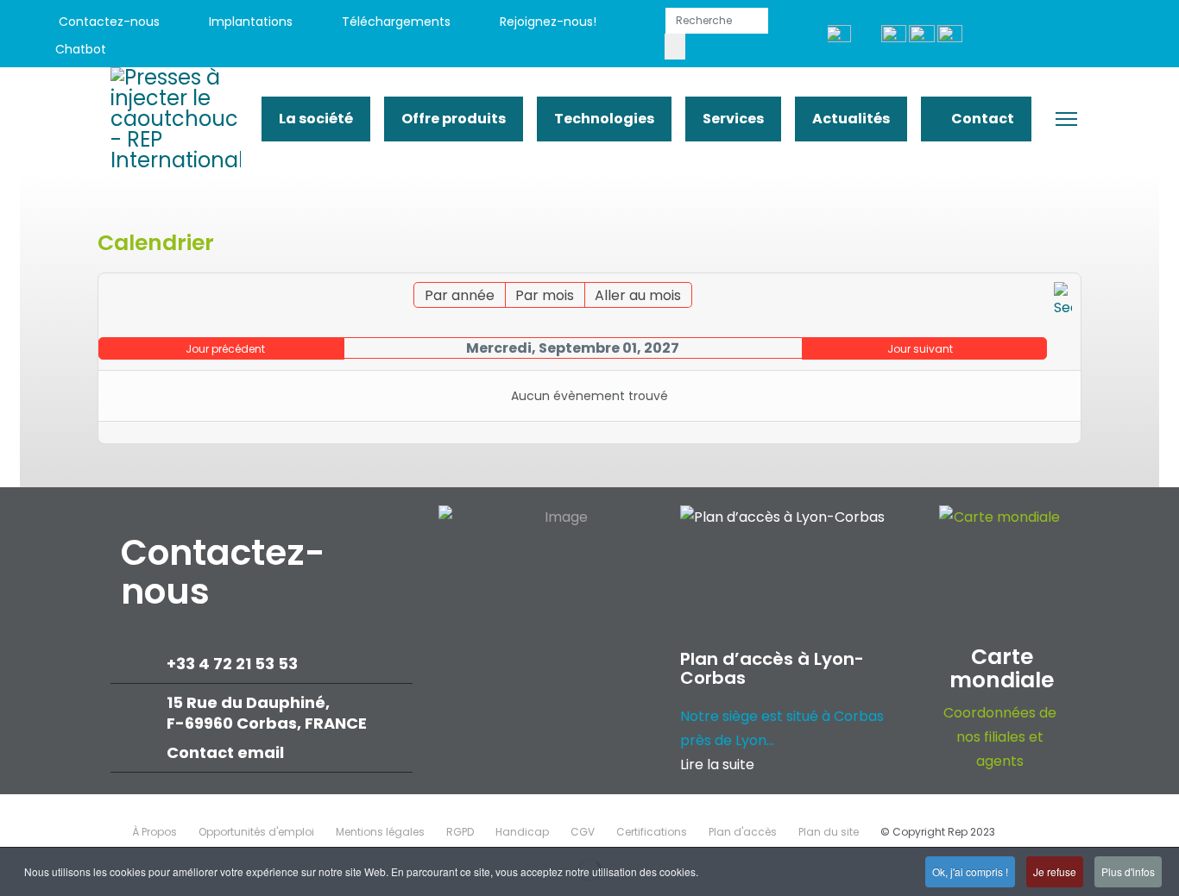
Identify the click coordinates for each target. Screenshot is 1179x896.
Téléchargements (394, 21)
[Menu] (1066, 119)
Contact (981, 118)
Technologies (604, 118)
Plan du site (828, 831)
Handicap (522, 831)
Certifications (651, 831)
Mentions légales (380, 831)
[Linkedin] (1053, 36)
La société (316, 118)
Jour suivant (920, 348)
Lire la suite (717, 764)
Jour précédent (225, 348)
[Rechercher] (1063, 301)
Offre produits (453, 118)
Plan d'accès (743, 831)
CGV (583, 831)
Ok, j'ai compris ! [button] (970, 871)
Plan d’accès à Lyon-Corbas (772, 668)
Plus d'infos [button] (1128, 871)
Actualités (851, 118)
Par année (460, 295)
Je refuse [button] (1054, 871)
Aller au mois (638, 295)
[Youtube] (1014, 36)
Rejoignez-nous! (546, 21)
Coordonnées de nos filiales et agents (999, 737)
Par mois (544, 295)
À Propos (154, 831)
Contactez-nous (107, 21)
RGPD (460, 831)
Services (733, 118)
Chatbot (80, 49)
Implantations (249, 21)
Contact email (227, 752)
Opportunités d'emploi (256, 831)
